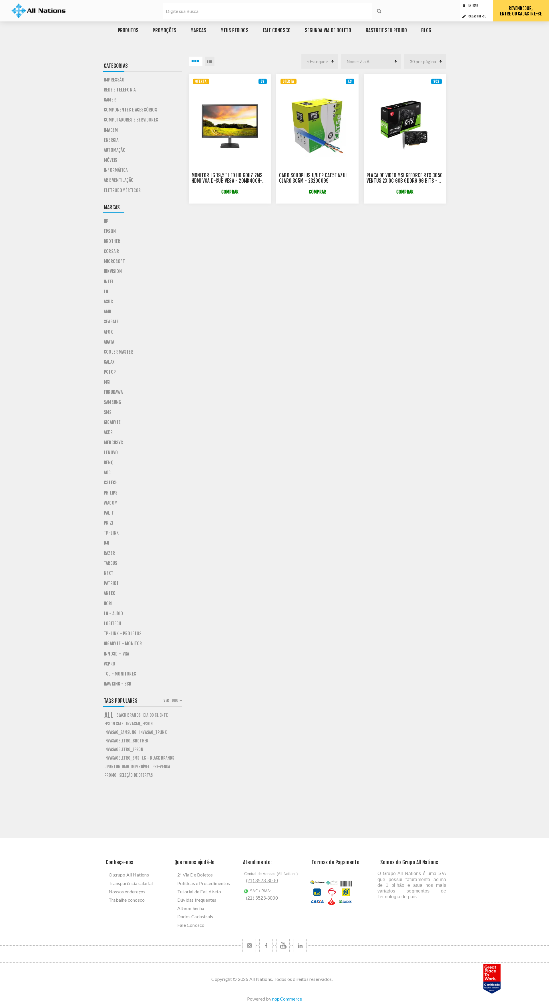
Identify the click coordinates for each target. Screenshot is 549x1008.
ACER (108, 432)
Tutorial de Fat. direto (199, 891)
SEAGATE (111, 321)
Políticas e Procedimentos (203, 883)
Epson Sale (113, 723)
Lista (209, 61)
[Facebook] (266, 945)
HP (106, 221)
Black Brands (128, 715)
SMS (108, 412)
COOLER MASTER (118, 352)
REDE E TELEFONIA (120, 90)
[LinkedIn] (300, 945)
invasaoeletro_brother (126, 741)
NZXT (108, 573)
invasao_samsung (120, 732)
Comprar (229, 192)
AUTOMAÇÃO (115, 150)
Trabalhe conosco (127, 900)
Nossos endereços (127, 891)
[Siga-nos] (249, 945)
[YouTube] (283, 945)
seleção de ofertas (136, 775)
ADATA (109, 342)
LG (106, 291)
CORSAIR (111, 251)
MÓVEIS (110, 160)
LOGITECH (112, 623)
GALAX (109, 362)
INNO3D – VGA (116, 654)
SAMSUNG (112, 402)
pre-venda (161, 766)
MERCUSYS (113, 442)
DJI (107, 543)
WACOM (111, 503)
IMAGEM (111, 130)
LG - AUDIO (113, 613)
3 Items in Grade (195, 61)
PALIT (109, 513)
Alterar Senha (190, 908)
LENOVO (111, 452)
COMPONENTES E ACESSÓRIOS (130, 110)
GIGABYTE (112, 422)
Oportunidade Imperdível (127, 766)
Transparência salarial (131, 883)
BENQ (109, 462)
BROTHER (112, 241)
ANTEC (109, 593)
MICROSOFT (114, 261)
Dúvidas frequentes (196, 900)
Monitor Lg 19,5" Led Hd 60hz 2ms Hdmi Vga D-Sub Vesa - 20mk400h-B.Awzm (227, 180)
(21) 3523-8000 (262, 880)
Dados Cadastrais (195, 916)
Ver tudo (171, 700)
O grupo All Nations (129, 874)
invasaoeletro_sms (121, 758)
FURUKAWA (113, 392)
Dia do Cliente (155, 715)
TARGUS (110, 563)
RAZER (109, 553)
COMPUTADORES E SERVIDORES (131, 120)
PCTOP (110, 372)
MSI (107, 382)
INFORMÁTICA (116, 170)
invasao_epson (139, 723)
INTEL (109, 281)
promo (110, 775)
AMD (108, 311)
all (109, 715)
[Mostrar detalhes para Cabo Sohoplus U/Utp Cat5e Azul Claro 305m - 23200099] (317, 126)
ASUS (108, 301)
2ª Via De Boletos (195, 874)
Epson (110, 231)
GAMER (110, 100)
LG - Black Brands (158, 758)
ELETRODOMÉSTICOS (122, 190)
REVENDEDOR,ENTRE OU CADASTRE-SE (521, 11)
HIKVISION (113, 271)
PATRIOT (111, 583)
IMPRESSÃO (114, 80)
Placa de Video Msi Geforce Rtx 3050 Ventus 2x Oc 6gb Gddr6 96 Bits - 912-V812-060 (405, 180)
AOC (107, 472)
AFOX (108, 332)
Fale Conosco (190, 925)
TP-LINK (111, 533)
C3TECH (111, 482)
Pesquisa (379, 11)
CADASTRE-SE (477, 16)
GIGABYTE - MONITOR (123, 643)
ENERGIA (111, 140)
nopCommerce (287, 998)
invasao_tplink (153, 732)
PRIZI (108, 523)
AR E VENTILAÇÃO (119, 180)
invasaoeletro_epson (123, 749)
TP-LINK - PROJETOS (123, 633)
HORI (108, 603)
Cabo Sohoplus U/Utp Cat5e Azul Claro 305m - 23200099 (313, 178)
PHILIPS (111, 493)
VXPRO (109, 664)
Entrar (473, 5)
